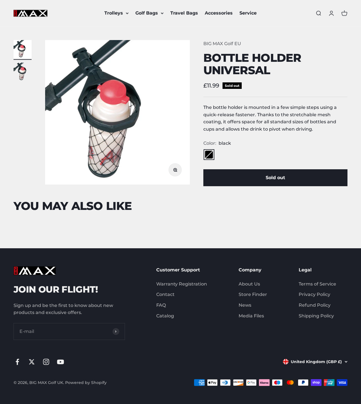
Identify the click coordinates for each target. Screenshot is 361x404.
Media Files (251, 316)
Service (248, 13)
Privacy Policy (314, 294)
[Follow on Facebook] (17, 362)
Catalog (165, 316)
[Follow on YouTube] (60, 362)
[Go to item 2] (23, 72)
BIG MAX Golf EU (222, 43)
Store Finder (253, 294)
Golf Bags (146, 13)
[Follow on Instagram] (46, 362)
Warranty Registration (181, 284)
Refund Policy (315, 305)
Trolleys (113, 13)
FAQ (161, 305)
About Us (249, 284)
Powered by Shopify (86, 382)
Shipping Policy (316, 316)
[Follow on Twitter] (32, 362)
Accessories (219, 13)
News (245, 305)
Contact (165, 294)
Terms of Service (317, 284)
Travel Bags (184, 13)
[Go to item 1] (23, 50)
